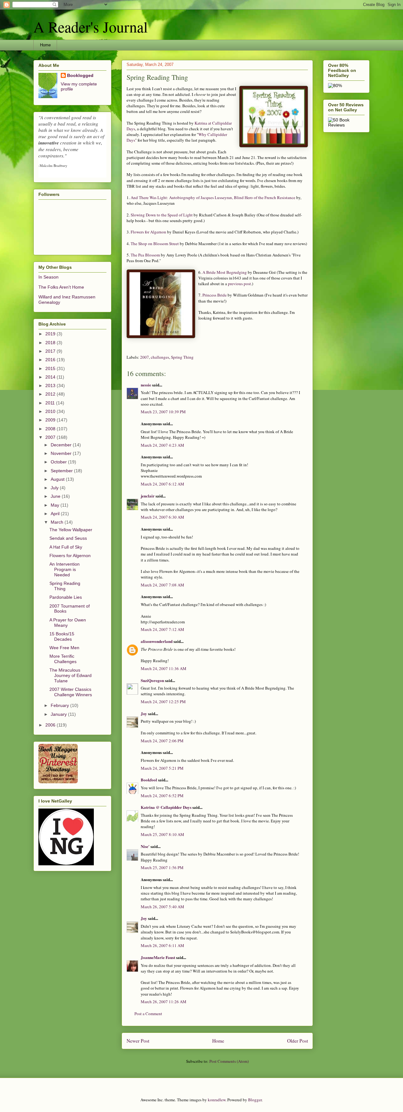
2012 (51, 394)
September (62, 470)
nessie (146, 385)
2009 (51, 419)
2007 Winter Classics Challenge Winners (70, 692)
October (59, 461)
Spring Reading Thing (64, 586)
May (55, 505)
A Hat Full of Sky (65, 547)
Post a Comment (148, 1013)
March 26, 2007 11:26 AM (163, 1001)
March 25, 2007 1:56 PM (162, 867)
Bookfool (149, 780)
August (58, 479)
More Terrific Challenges (63, 659)
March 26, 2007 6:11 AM (162, 945)
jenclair (148, 496)
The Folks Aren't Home (61, 287)
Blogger (255, 1100)
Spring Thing (182, 357)
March (58, 522)
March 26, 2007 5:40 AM (162, 906)
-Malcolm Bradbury (52, 165)
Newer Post (138, 1041)
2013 (51, 385)
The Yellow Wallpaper (70, 529)
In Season (48, 276)
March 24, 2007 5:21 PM (162, 768)
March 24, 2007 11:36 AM (163, 668)
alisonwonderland (157, 641)
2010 (51, 411)
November (62, 453)
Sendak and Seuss (68, 538)
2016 (51, 359)
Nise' (145, 846)
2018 (51, 342)
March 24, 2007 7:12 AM (162, 629)
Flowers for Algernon (148, 232)
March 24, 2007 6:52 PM (162, 795)
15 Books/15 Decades (61, 636)
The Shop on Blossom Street (155, 243)
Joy (144, 713)
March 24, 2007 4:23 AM (162, 445)
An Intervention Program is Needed (64, 569)
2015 (51, 368)
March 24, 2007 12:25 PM (163, 701)
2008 (51, 428)
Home (45, 45)
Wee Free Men (64, 647)
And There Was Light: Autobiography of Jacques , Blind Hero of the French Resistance (213, 197)
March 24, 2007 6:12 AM (162, 484)
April (56, 513)
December (62, 444)
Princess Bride (214, 295)
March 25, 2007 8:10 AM (162, 834)
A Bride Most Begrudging (224, 272)
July (55, 487)
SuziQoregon (152, 680)
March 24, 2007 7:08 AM (162, 585)
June (56, 496)
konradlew (216, 1100)
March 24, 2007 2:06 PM (162, 741)
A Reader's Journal (90, 26)
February (60, 705)
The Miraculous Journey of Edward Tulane (70, 675)
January (59, 714)
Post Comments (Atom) (229, 1061)
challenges (160, 357)
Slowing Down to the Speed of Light (162, 215)
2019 (51, 333)
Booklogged (80, 75)
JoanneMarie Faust (158, 957)
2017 (51, 351)
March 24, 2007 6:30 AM (162, 517)
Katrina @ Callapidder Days (166, 807)
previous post (239, 283)
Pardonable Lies (65, 597)
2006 (51, 724)
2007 (144, 357)
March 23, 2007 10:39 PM (163, 412)
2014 (51, 376)
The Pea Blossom (145, 255)
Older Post (297, 1041)
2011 (50, 402)
